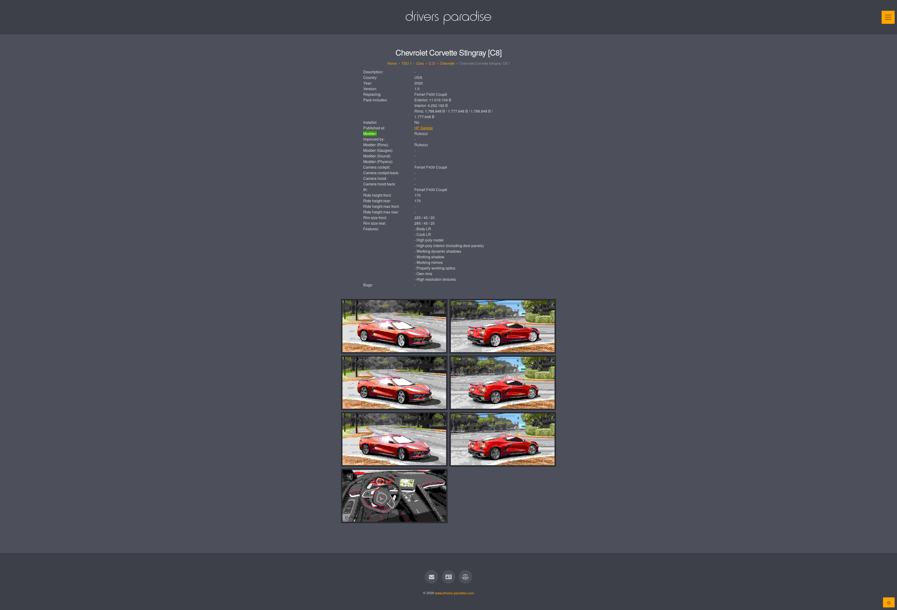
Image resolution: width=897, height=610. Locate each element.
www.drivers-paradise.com (454, 592)
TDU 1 (407, 63)
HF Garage (423, 128)
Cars (420, 63)
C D (432, 63)
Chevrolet (447, 63)
